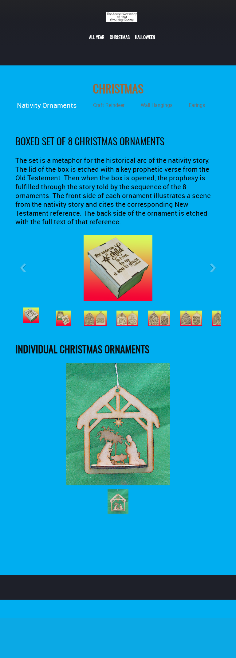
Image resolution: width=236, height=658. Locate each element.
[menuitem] (97, 36)
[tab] (47, 105)
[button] (118, 269)
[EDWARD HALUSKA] (121, 20)
